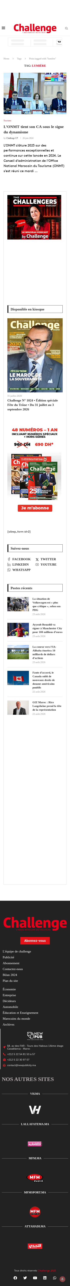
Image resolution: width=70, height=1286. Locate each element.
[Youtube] (35, 1278)
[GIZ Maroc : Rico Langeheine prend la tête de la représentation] (18, 708)
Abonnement (11, 963)
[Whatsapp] (54, 1278)
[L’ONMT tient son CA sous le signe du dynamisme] (35, 93)
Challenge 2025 (47, 1270)
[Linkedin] (44, 1278)
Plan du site (10, 980)
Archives (8, 1024)
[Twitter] (25, 1278)
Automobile (10, 1006)
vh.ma (35, 1093)
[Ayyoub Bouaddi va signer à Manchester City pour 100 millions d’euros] (18, 630)
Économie (9, 989)
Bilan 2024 (10, 974)
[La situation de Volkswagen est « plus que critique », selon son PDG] (18, 604)
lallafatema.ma (35, 1124)
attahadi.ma (35, 1226)
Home (6, 58)
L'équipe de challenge (17, 951)
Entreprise (9, 995)
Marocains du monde (16, 1018)
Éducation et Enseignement (20, 1012)
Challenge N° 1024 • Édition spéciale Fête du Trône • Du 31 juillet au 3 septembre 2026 (32, 405)
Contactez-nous (13, 969)
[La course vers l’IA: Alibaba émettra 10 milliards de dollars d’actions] (18, 652)
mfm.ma (35, 1158)
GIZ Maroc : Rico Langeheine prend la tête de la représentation (46, 706)
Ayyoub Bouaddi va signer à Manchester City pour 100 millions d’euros (47, 628)
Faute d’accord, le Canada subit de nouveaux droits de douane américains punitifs (43, 680)
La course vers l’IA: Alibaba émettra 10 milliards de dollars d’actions (44, 652)
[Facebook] (15, 1278)
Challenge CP (12, 138)
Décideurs (9, 1001)
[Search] (66, 28)
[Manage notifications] (62, 1279)
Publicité (8, 957)
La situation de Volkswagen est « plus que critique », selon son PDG (46, 604)
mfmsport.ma (35, 1192)
